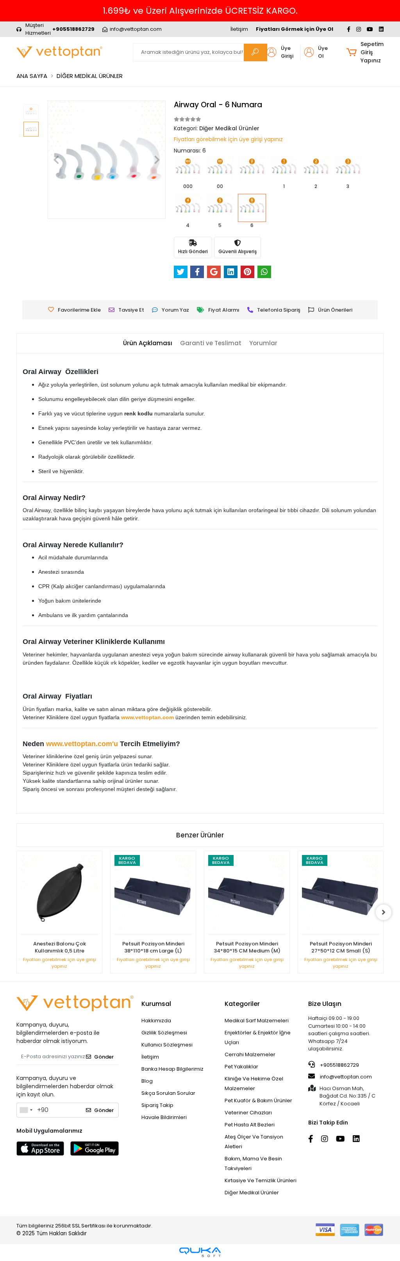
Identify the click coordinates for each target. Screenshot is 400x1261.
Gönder (104, 1057)
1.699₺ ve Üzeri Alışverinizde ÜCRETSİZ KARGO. (200, 11)
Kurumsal (156, 1003)
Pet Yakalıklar (241, 1066)
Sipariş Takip (157, 1105)
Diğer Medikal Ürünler (252, 1192)
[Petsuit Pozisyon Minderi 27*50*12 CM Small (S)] (340, 895)
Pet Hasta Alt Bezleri (250, 1124)
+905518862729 (339, 1065)
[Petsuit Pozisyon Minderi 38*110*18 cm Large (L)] (153, 895)
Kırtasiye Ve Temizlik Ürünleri (260, 1180)
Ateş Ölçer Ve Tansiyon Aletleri (254, 1141)
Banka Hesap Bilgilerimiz (172, 1069)
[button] (365, 52)
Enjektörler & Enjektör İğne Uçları (258, 1037)
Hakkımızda (156, 1020)
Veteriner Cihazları (248, 1112)
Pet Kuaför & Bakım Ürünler (258, 1100)
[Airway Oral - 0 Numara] (252, 174)
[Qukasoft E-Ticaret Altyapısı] (200, 1252)
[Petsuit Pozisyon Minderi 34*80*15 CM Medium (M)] (247, 895)
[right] (384, 912)
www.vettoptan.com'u (82, 744)
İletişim (239, 29)
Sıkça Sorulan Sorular (168, 1093)
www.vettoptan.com (147, 717)
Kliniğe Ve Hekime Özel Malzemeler (254, 1083)
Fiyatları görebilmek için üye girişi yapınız (228, 139)
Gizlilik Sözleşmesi (164, 1032)
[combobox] (26, 1110)
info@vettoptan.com (346, 1076)
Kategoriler (242, 1003)
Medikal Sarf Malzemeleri (257, 1020)
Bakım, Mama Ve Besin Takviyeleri (253, 1163)
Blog (147, 1081)
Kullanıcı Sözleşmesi (167, 1044)
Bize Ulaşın (324, 1003)
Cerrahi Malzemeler (250, 1054)
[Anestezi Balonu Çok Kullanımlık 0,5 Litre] (59, 895)
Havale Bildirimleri (164, 1117)
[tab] (147, 343)
